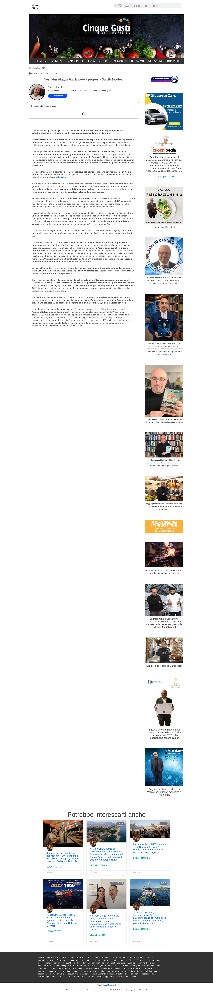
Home (39, 61)
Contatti (173, 61)
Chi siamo (137, 61)
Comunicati (55, 61)
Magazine (73, 61)
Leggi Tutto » (55, 867)
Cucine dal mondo (114, 61)
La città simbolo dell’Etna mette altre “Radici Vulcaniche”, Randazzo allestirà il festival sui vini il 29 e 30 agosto (149, 848)
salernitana (61, 177)
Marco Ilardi (111, 985)
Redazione (155, 61)
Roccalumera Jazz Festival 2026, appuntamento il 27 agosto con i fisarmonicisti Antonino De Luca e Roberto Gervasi (62, 920)
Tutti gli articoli (58, 96)
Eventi (92, 61)
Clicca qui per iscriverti (164, 176)
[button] (135, 106)
